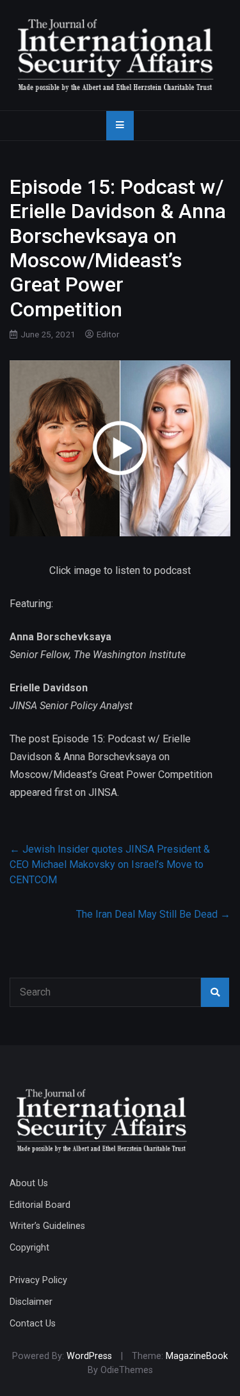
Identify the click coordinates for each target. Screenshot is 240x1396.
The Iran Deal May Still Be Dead (153, 914)
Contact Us (33, 1323)
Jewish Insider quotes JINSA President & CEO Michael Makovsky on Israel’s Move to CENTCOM (110, 864)
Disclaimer (31, 1302)
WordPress (89, 1356)
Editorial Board (40, 1205)
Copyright (29, 1247)
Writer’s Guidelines (47, 1226)
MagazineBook (197, 1356)
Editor (108, 334)
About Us (29, 1183)
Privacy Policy (38, 1280)
